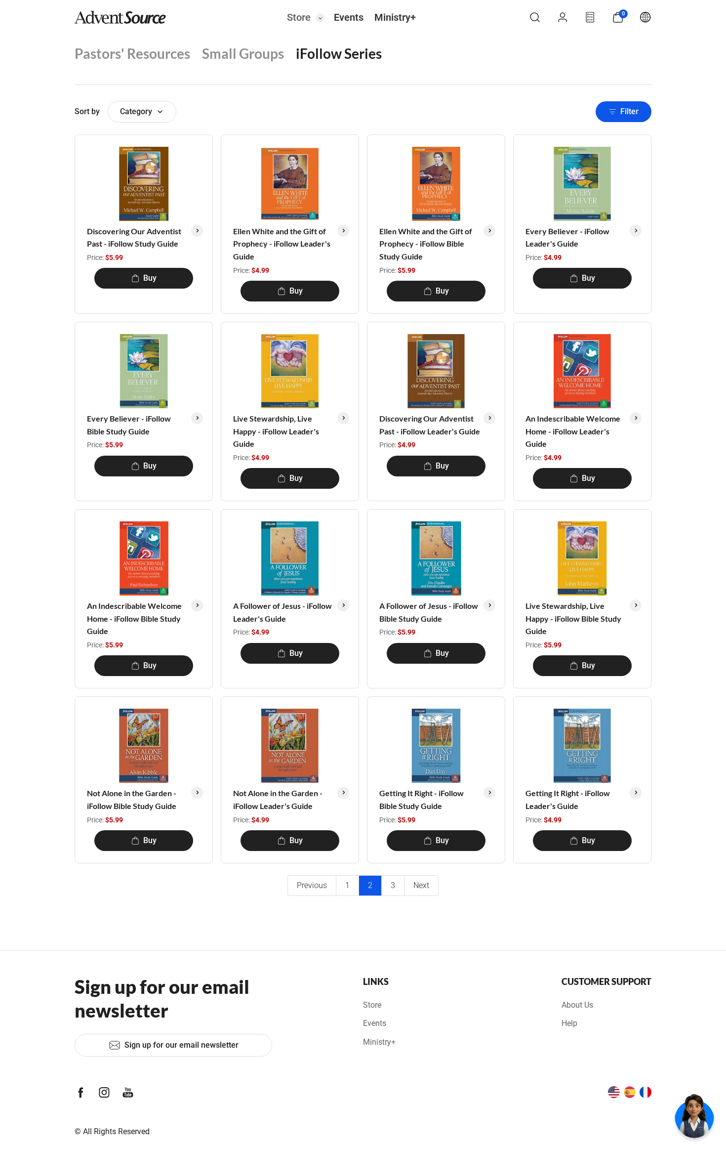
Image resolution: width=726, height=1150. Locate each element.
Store (299, 17)
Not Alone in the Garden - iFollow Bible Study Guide (131, 799)
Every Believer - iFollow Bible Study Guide (129, 425)
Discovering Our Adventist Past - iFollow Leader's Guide (429, 425)
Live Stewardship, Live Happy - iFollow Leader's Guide (276, 431)
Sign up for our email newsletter (181, 1045)
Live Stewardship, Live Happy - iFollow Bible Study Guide (573, 618)
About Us (577, 1005)
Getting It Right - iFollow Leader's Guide (567, 799)
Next (421, 885)
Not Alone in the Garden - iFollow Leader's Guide (278, 799)
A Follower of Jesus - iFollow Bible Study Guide (428, 612)
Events (348, 17)
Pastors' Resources (132, 53)
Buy (150, 278)
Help (569, 1023)
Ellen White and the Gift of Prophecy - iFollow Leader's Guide (281, 243)
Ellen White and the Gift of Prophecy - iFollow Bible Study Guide (425, 243)
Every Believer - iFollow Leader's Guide (567, 237)
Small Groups (243, 53)
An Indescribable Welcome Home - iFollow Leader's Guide (572, 431)
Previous (312, 885)
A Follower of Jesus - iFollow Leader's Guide (282, 612)
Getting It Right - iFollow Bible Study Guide (421, 799)
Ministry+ (395, 17)
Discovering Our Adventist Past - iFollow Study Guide (134, 237)
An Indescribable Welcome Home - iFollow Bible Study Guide (134, 618)
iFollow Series (339, 53)
